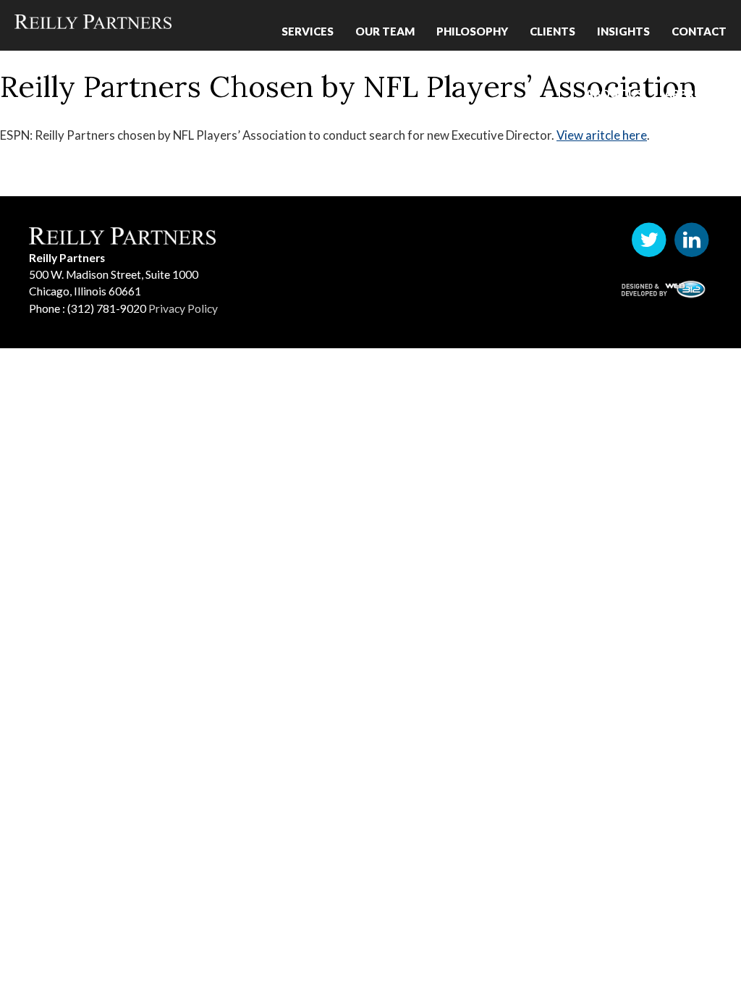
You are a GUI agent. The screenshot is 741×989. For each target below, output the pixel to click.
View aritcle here (601, 135)
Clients (552, 26)
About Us (614, 78)
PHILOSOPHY (472, 26)
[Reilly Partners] (92, 21)
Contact (699, 26)
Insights (623, 26)
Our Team (385, 26)
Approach (695, 78)
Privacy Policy (183, 308)
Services (307, 26)
